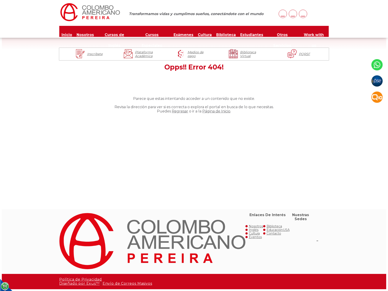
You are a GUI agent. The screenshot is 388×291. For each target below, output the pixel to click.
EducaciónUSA (278, 230)
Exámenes (183, 35)
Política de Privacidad (80, 279)
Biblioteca (226, 35)
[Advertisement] (194, 157)
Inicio (67, 35)
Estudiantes (251, 35)
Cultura (205, 35)
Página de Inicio (216, 111)
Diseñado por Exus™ (79, 283)
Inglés (253, 230)
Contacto (274, 233)
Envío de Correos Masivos (127, 283)
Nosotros (85, 35)
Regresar (180, 111)
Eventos (255, 237)
